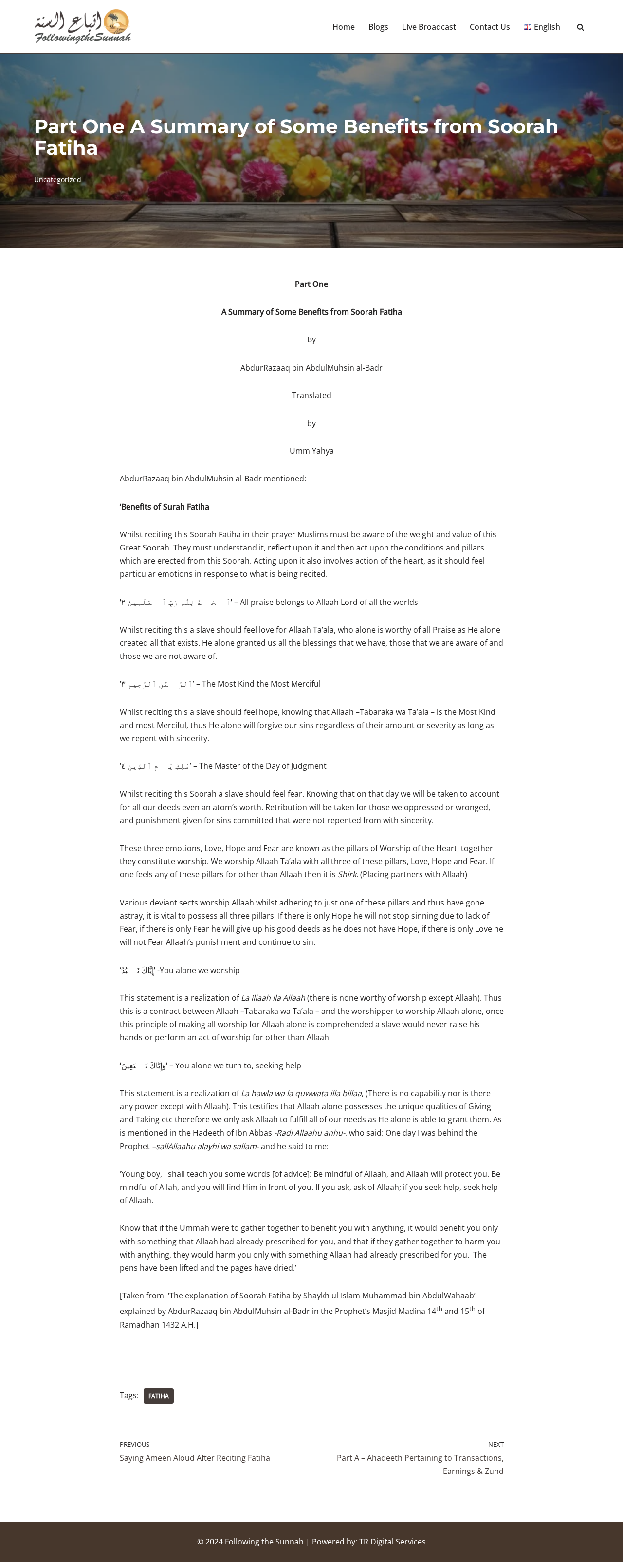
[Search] (580, 27)
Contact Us (490, 26)
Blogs (378, 26)
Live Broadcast (429, 26)
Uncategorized (57, 179)
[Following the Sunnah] (82, 27)
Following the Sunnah (264, 1541)
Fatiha (158, 1396)
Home (343, 26)
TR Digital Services (392, 1541)
